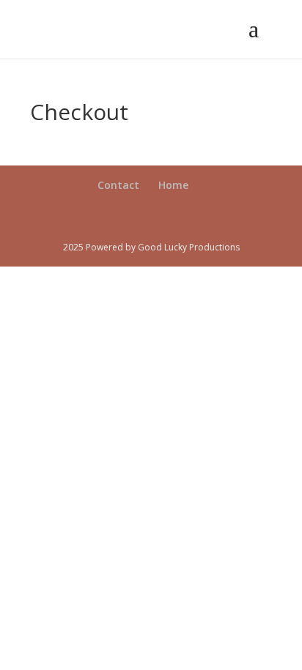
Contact (118, 185)
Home (173, 185)
